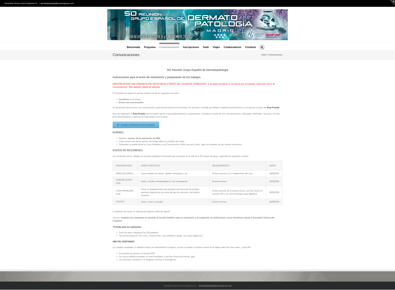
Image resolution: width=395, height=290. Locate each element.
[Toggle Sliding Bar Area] (392, 3)
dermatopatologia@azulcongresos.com (57, 3)
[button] (262, 46)
